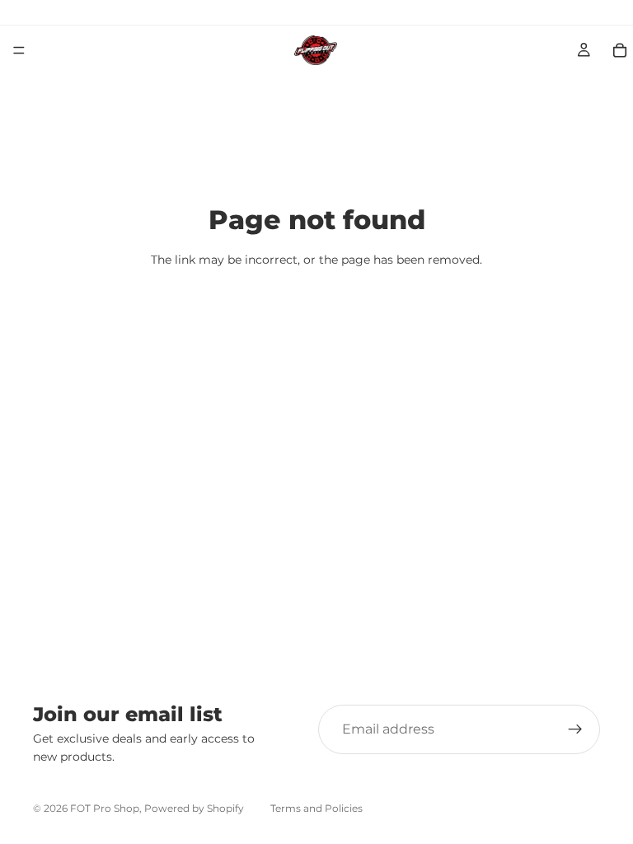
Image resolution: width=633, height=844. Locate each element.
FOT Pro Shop (104, 808)
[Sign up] (575, 729)
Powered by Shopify (194, 808)
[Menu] (19, 50)
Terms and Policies (316, 808)
